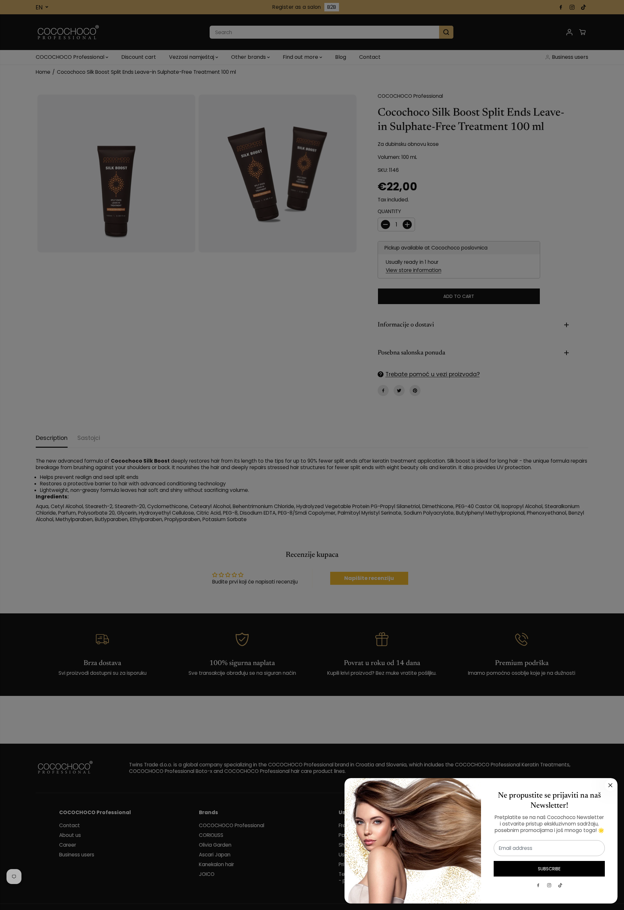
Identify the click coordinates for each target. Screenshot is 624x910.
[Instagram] (549, 885)
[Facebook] (538, 885)
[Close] (610, 785)
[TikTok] (560, 885)
